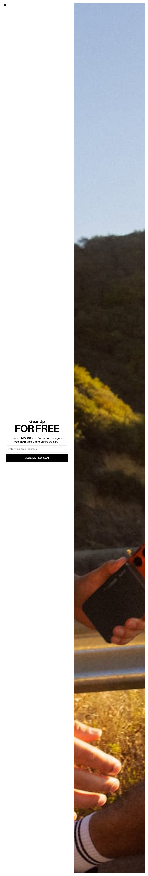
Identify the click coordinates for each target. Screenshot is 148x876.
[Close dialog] (5, 5)
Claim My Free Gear (37, 458)
